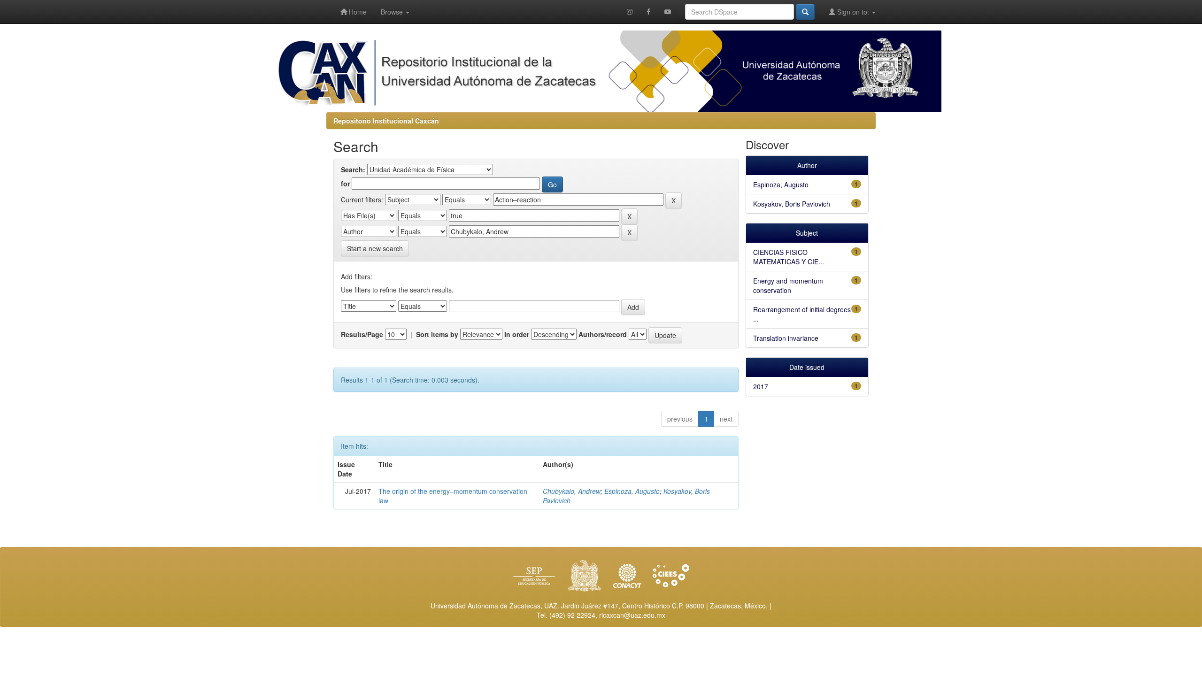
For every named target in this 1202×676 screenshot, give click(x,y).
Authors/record (602, 334)
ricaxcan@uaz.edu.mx (632, 615)
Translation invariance (785, 338)
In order (516, 334)
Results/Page (362, 334)
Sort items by (437, 334)
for (345, 183)
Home (357, 11)
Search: (353, 169)
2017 (760, 386)
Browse (393, 11)
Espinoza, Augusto (632, 491)
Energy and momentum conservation (788, 285)
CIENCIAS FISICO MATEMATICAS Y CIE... (788, 256)
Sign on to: (853, 11)
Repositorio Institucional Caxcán (386, 120)
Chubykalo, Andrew (572, 491)
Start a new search (375, 248)
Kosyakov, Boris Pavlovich (791, 203)
